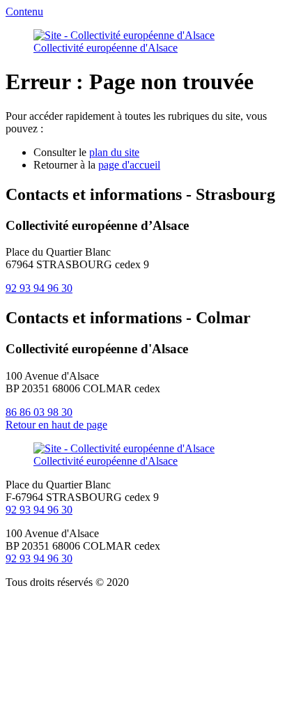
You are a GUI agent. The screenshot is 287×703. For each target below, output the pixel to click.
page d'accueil (129, 165)
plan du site (114, 152)
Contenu (24, 11)
